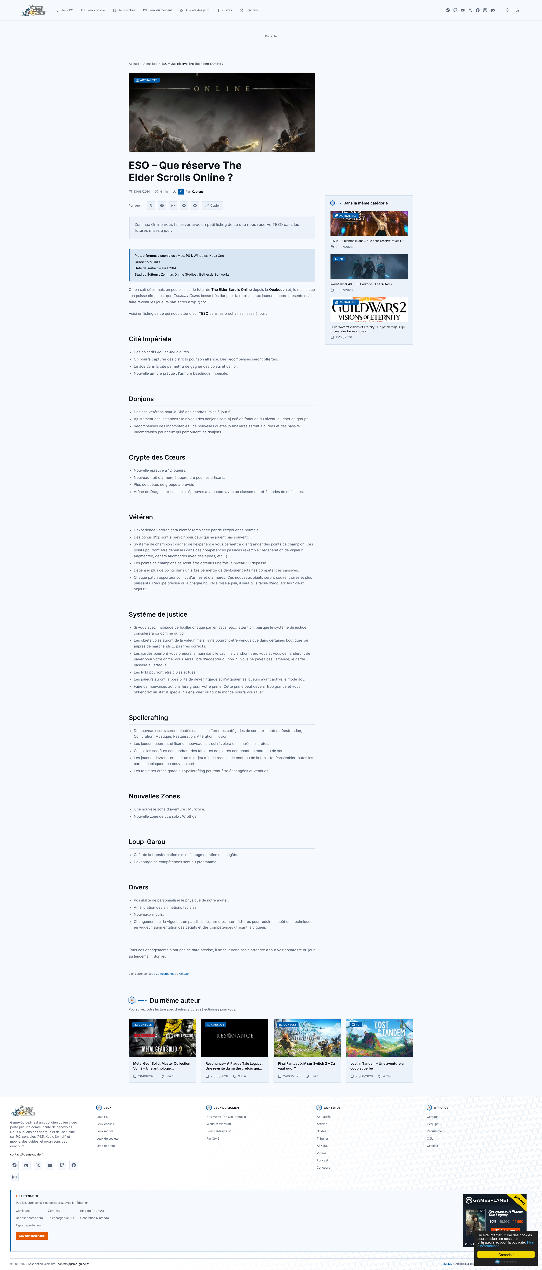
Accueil (134, 63)
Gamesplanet (165, 973)
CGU (430, 1138)
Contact (432, 1116)
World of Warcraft (219, 1124)
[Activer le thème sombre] (517, 10)
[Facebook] (477, 10)
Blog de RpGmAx (92, 1210)
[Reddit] (195, 205)
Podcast (322, 1160)
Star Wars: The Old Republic (226, 1116)
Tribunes (323, 1138)
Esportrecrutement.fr (30, 1225)
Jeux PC (102, 1116)
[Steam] (447, 10)
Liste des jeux (106, 1145)
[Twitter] (151, 205)
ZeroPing (54, 1210)
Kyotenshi (199, 191)
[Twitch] (455, 10)
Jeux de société (108, 1138)
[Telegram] (184, 205)
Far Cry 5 (213, 1138)
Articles (322, 1124)
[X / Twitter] (470, 10)
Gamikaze (23, 1210)
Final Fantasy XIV (219, 1131)
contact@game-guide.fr (27, 1154)
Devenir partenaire (32, 1235)
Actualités (150, 63)
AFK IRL (322, 1145)
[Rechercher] (507, 10)
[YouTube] (462, 10)
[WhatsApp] (173, 205)
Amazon (184, 973)
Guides (321, 1131)
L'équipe (433, 1124)
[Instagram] (485, 10)
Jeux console (106, 1124)
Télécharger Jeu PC (61, 1218)
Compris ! (506, 1254)
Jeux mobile (105, 1131)
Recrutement (436, 1131)
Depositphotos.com (29, 1218)
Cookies (432, 1145)
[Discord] (492, 10)
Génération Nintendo (94, 1218)
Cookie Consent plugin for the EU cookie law (506, 1261)
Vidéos (321, 1153)
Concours (323, 1167)
